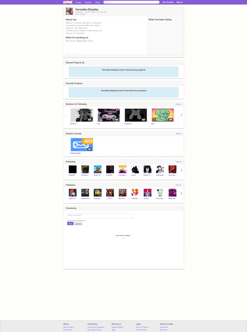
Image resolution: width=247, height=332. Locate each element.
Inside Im (73, 124)
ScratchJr (163, 329)
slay (98, 124)
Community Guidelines (95, 327)
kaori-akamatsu (160, 198)
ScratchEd (164, 327)
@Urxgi (80, 41)
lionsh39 (72, 175)
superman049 (73, 198)
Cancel (78, 223)
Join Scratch (168, 2)
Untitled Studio (75, 153)
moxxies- (97, 198)
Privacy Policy (141, 329)
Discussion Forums (94, 329)
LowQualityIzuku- (135, 198)
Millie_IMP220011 (173, 198)
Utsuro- (146, 198)
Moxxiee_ (122, 198)
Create (78, 2)
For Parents (67, 329)
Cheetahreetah (123, 175)
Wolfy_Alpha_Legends (98, 175)
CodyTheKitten (85, 175)
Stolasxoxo (85, 198)
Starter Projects (117, 327)
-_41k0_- (109, 198)
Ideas (97, 2)
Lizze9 (133, 175)
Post (70, 223)
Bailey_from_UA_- (148, 175)
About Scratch (68, 327)
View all (178, 104)
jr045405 (109, 175)
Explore (88, 2)
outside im (128, 124)
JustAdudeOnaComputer (160, 175)
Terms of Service (142, 327)
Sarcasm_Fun (173, 175)
